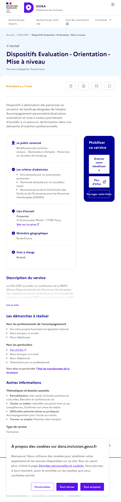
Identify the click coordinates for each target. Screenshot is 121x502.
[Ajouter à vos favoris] (109, 86)
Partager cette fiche (99, 194)
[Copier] (71, 86)
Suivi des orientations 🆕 (77, 21)
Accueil (10, 34)
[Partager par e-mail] (96, 86)
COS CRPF (23, 34)
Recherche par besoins (17, 21)
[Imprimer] (83, 86)
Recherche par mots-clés (47, 21)
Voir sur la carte (26, 224)
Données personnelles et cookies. (61, 466)
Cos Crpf (14, 45)
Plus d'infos (16, 349)
